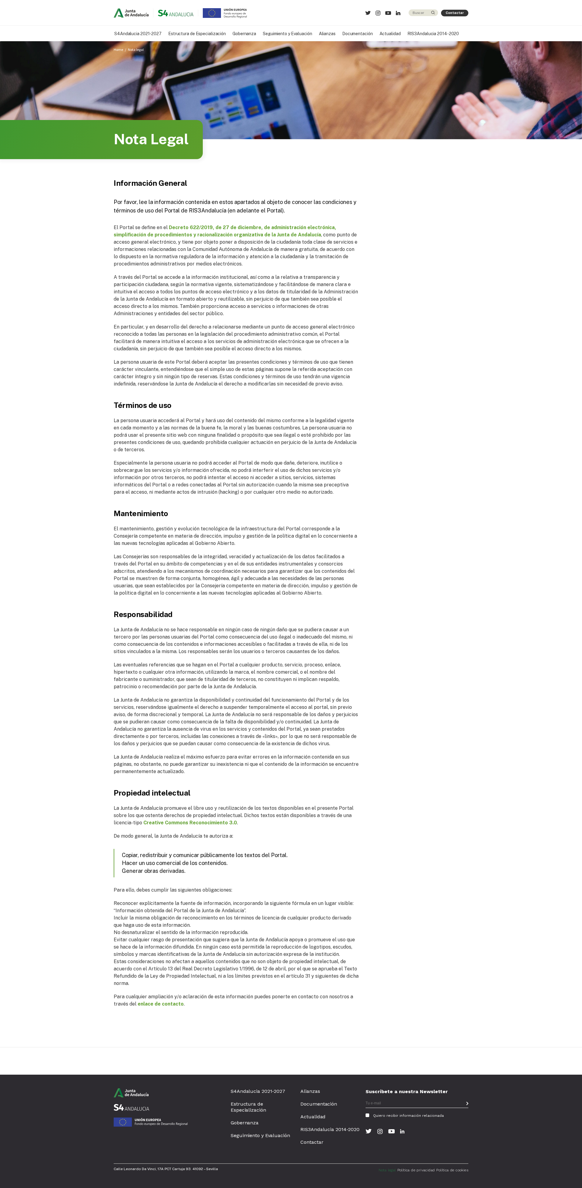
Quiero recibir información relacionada (408, 1115)
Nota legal (136, 49)
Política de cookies (452, 1170)
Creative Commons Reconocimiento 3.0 (190, 823)
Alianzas (327, 33)
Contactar (455, 13)
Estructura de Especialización (197, 33)
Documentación (357, 33)
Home (118, 49)
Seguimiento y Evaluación (287, 33)
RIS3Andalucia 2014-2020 (433, 33)
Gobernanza (244, 33)
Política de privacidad (416, 1170)
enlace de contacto (161, 1004)
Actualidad (390, 33)
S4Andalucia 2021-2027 (138, 33)
